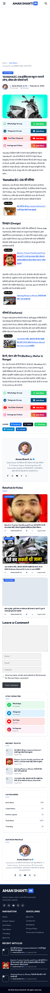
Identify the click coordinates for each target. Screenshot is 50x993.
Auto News (13, 63)
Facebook (16, 424)
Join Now (40, 124)
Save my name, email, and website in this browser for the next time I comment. (25, 676)
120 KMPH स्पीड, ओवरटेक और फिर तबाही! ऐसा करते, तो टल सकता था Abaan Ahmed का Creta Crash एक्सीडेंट (31, 342)
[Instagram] (12, 476)
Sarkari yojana (11, 814)
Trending (9, 826)
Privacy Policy (31, 928)
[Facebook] (8, 476)
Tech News (9, 820)
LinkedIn (22, 429)
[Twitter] (21, 476)
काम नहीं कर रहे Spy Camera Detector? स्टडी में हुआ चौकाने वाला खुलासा (27, 751)
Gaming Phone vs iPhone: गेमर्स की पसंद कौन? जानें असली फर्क (28, 975)
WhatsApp (41, 424)
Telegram (9, 429)
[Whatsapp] (26, 476)
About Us (6, 938)
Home (4, 63)
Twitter (29, 424)
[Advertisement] (25, 34)
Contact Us (30, 921)
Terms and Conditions (35, 932)
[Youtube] (17, 476)
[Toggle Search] (46, 3)
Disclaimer (30, 925)
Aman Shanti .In (18, 86)
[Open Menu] (4, 3)
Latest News (10, 809)
